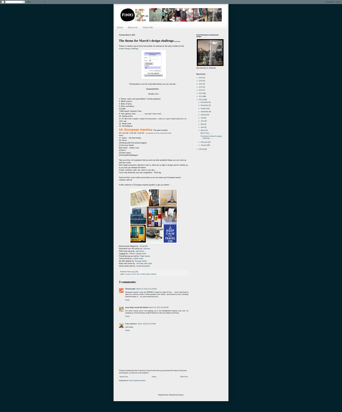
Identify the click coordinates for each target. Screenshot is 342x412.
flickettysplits (130, 289)
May (202, 124)
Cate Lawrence (131, 324)
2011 (201, 96)
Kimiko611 (144, 246)
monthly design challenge (148, 274)
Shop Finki (148, 27)
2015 (201, 84)
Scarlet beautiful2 (143, 266)
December (205, 102)
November (205, 105)
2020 (201, 78)
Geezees (146, 249)
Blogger (181, 395)
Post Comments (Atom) (137, 381)
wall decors (140, 251)
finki (138, 274)
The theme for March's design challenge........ (211, 137)
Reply (127, 300)
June (203, 121)
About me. (133, 27)
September (205, 112)
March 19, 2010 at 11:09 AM (146, 289)
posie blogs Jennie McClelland (136, 307)
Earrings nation (141, 261)
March (203, 130)
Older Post (184, 377)
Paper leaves (145, 256)
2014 (201, 87)
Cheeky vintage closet (137, 254)
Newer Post (124, 377)
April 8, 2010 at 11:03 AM (147, 324)
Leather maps (138, 258)
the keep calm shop (144, 263)
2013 (201, 90)
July (202, 118)
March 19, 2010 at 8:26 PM (158, 307)
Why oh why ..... (206, 133)
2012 (201, 93)
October (204, 108)
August (203, 115)
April (202, 127)
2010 (201, 100)
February (204, 142)
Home (120, 27)
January (204, 145)
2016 (201, 81)
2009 (201, 149)
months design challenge (128, 49)
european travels (130, 274)
